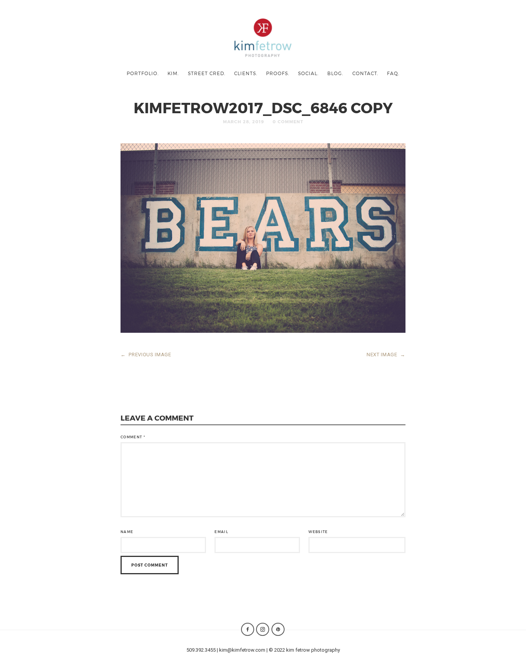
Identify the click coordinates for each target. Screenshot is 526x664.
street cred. (206, 73)
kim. (173, 73)
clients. (245, 73)
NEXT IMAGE (386, 354)
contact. (365, 73)
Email (221, 532)
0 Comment (288, 121)
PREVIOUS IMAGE (146, 354)
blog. (335, 73)
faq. (393, 73)
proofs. (277, 73)
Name (127, 532)
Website (318, 532)
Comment (133, 437)
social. (308, 73)
